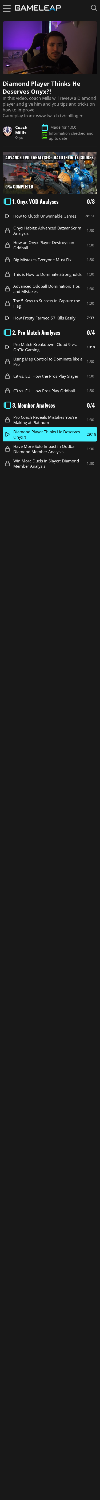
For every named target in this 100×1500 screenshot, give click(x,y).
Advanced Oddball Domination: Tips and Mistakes (46, 288)
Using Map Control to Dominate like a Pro (47, 361)
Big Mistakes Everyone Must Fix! (43, 259)
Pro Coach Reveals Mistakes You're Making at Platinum (45, 419)
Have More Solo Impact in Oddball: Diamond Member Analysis (45, 448)
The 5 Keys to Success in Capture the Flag (46, 303)
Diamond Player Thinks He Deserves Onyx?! (46, 434)
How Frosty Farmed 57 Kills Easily (44, 317)
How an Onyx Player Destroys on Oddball (43, 245)
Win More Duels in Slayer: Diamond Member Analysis (46, 463)
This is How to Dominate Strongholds (47, 274)
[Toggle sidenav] (7, 8)
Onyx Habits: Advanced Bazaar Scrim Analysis (47, 230)
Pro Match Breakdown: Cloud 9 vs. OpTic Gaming (45, 346)
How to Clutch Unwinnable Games (44, 215)
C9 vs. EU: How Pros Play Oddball (44, 390)
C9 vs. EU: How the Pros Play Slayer (45, 376)
